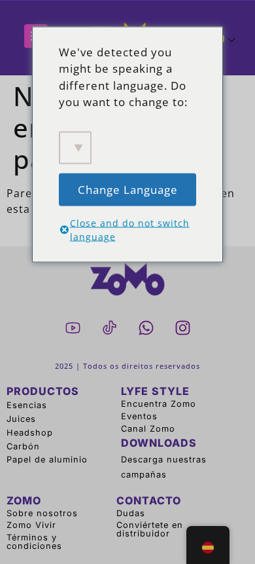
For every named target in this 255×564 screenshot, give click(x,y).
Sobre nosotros (42, 513)
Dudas (130, 513)
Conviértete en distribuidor (149, 529)
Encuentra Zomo (158, 404)
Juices (21, 419)
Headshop (30, 433)
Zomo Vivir (31, 525)
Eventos (139, 416)
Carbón (23, 446)
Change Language (128, 189)
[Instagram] (182, 327)
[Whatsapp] (145, 327)
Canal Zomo (148, 429)
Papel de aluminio (47, 459)
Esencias (27, 405)
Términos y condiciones (34, 542)
